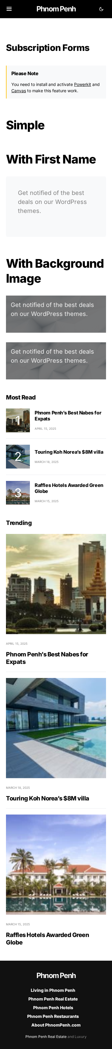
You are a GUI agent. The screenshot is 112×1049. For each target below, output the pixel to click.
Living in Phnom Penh (53, 990)
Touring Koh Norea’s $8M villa (69, 452)
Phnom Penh (56, 8)
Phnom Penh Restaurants (53, 1016)
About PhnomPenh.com (56, 1024)
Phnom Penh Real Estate (53, 998)
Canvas (18, 90)
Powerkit (82, 84)
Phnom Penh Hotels (53, 1007)
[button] (9, 9)
